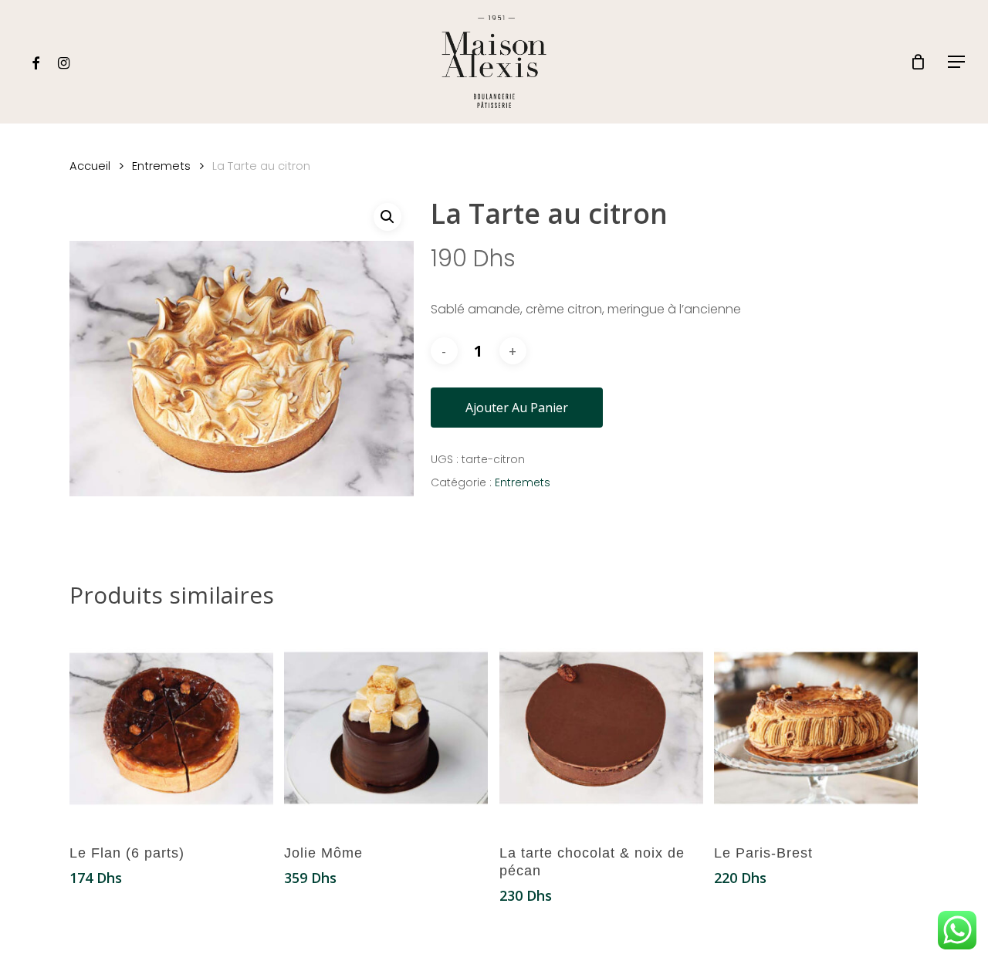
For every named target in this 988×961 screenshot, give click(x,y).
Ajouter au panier (516, 407)
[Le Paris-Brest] (816, 728)
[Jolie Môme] (386, 728)
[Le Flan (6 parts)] (171, 728)
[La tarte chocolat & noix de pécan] (601, 728)
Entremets (161, 166)
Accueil (89, 166)
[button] (957, 62)
